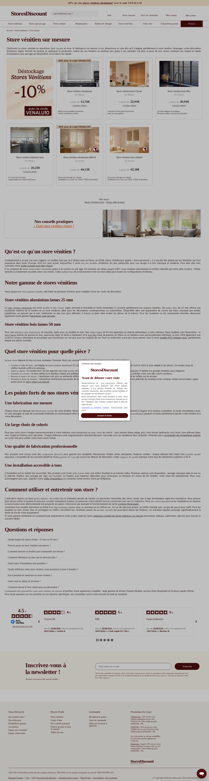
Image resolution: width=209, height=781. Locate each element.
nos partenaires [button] (108, 383)
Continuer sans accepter (91, 363)
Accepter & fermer (104, 416)
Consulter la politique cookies (95, 407)
